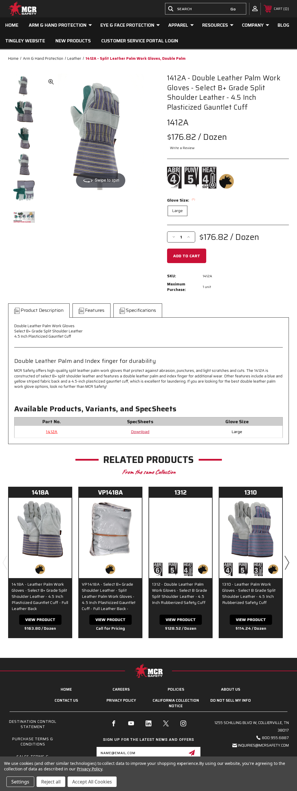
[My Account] (254, 8)
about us (230, 689)
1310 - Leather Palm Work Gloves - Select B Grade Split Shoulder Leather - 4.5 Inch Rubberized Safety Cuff (249, 593)
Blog (283, 25)
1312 (181, 492)
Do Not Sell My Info (230, 700)
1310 (251, 492)
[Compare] (60, 522)
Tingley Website (25, 40)
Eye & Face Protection (127, 25)
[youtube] (131, 723)
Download (140, 431)
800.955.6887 (275, 738)
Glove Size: (181, 200)
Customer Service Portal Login (139, 40)
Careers (121, 689)
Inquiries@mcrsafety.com (263, 745)
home (66, 689)
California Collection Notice (176, 703)
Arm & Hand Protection (57, 25)
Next (286, 562)
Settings (20, 782)
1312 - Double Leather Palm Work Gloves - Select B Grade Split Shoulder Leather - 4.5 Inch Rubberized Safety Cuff (179, 593)
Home (11, 25)
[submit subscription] (192, 752)
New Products (73, 40)
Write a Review (182, 148)
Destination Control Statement (33, 724)
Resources (215, 25)
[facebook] (113, 723)
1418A (40, 492)
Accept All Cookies (92, 782)
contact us (66, 700)
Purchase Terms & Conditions (32, 741)
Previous (5, 562)
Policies (176, 689)
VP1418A (110, 492)
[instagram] (183, 723)
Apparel (178, 25)
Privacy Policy (121, 700)
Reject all (51, 782)
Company (253, 25)
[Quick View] (60, 509)
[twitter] (166, 723)
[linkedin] (148, 723)
